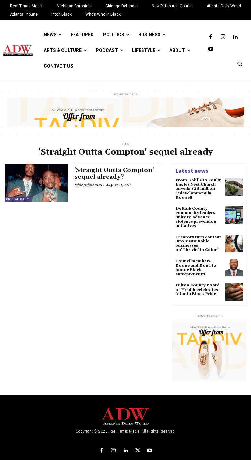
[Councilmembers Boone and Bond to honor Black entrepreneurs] (234, 268)
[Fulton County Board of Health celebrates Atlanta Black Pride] (234, 292)
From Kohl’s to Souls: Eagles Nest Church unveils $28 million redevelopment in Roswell (198, 189)
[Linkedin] (235, 37)
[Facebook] (210, 37)
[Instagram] (222, 37)
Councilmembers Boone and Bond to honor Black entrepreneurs (196, 268)
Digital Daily (17, 199)
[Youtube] (210, 49)
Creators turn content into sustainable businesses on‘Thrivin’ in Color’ (198, 244)
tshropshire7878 (88, 184)
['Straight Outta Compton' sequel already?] (36, 183)
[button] (239, 64)
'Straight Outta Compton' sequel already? (114, 174)
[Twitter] (137, 450)
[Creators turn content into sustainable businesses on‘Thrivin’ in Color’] (234, 244)
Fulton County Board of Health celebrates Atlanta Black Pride (198, 289)
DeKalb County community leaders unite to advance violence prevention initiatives (196, 217)
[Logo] (125, 416)
